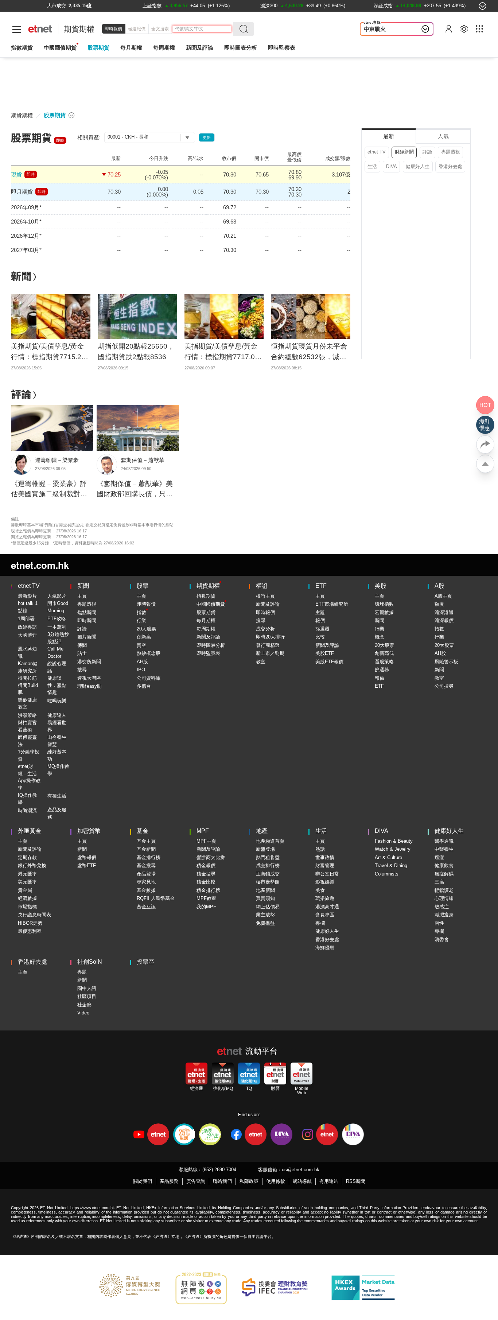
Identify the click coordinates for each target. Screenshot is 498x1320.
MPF (203, 831)
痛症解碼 (444, 874)
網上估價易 (268, 906)
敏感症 (442, 906)
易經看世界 (56, 726)
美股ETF (324, 653)
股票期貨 (98, 47)
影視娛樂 (324, 882)
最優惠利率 (30, 931)
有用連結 (328, 1181)
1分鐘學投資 (28, 755)
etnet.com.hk (40, 565)
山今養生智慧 (56, 740)
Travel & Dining (391, 865)
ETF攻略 (56, 618)
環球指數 (384, 604)
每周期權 (164, 47)
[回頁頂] (485, 464)
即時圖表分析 (240, 47)
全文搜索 (160, 28)
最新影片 (27, 596)
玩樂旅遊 (324, 898)
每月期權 (131, 47)
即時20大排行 (270, 637)
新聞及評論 (208, 637)
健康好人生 (417, 166)
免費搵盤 (265, 923)
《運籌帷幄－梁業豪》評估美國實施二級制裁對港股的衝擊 (49, 490)
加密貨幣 (89, 831)
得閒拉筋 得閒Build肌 (28, 685)
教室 (260, 661)
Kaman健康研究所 (28, 667)
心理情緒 (444, 898)
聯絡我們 (222, 1181)
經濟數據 (27, 898)
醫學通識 (444, 841)
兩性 (439, 923)
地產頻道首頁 (270, 841)
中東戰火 (375, 29)
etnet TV (376, 152)
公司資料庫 (148, 678)
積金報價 (206, 865)
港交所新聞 (89, 661)
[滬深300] (268, 5)
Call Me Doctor (55, 652)
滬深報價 (444, 620)
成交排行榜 (268, 865)
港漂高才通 (327, 906)
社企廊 (84, 1005)
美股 (380, 586)
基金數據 (146, 890)
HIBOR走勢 (30, 923)
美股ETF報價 (329, 661)
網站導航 (302, 1181)
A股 (439, 586)
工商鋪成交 (268, 874)
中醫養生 (444, 849)
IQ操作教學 (27, 798)
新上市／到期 (270, 653)
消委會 (442, 939)
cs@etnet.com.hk (300, 1169)
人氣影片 (56, 596)
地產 (262, 831)
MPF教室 (206, 898)
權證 (262, 586)
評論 (21, 394)
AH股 (142, 661)
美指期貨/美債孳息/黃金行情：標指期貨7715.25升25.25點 (48, 352)
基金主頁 (146, 841)
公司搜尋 (444, 686)
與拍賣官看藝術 (27, 726)
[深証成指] (383, 5)
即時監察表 (281, 47)
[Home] (40, 29)
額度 (439, 604)
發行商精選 (268, 645)
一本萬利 (56, 627)
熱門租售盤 (268, 857)
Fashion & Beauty (394, 841)
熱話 (320, 849)
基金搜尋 (146, 865)
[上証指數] (152, 5)
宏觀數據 (384, 612)
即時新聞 (86, 620)
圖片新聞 (86, 637)
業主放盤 (265, 914)
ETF (321, 586)
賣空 (141, 645)
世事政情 (324, 857)
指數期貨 (22, 47)
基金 (142, 831)
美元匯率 (27, 882)
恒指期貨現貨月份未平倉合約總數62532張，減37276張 (309, 352)
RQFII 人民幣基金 (156, 898)
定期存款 (27, 857)
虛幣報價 (86, 857)
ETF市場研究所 (331, 604)
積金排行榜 (208, 890)
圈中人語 (86, 988)
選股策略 (384, 661)
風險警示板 (446, 661)
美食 (320, 890)
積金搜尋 (206, 874)
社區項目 (86, 996)
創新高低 (384, 653)
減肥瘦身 (444, 914)
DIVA (391, 166)
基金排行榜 (148, 857)
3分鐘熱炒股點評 (58, 638)
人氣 (443, 136)
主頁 (82, 596)
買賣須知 (265, 898)
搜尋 (82, 669)
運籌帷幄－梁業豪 (57, 460)
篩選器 (322, 629)
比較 (320, 637)
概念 (379, 637)
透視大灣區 (89, 678)
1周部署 (26, 618)
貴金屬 (25, 890)
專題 (82, 972)
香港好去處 (450, 166)
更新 (207, 137)
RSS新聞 (355, 1181)
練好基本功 (56, 755)
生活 (372, 166)
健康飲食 (444, 865)
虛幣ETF (86, 865)
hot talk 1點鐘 (28, 607)
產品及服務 (56, 813)
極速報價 (136, 28)
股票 (142, 586)
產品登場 (146, 874)
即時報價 (113, 28)
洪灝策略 (27, 715)
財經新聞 (404, 152)
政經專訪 (27, 627)
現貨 (16, 174)
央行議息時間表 (34, 914)
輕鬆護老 (444, 890)
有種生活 (56, 796)
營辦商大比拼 (211, 857)
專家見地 (146, 882)
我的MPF (206, 906)
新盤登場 (265, 849)
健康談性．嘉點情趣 (56, 685)
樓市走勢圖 (268, 882)
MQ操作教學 (58, 770)
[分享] (485, 444)
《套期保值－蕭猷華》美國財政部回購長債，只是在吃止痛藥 (135, 490)
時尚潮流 (27, 810)
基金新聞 (146, 849)
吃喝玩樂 (56, 700)
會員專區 (324, 914)
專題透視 (450, 152)
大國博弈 (27, 635)
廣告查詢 (195, 1181)
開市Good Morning (57, 607)
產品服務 (169, 1181)
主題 (320, 612)
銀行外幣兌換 (32, 865)
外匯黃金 (29, 831)
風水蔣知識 (27, 652)
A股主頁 (443, 596)
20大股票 (146, 629)
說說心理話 (56, 667)
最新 (388, 136)
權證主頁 (265, 596)
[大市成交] (56, 5)
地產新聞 (265, 890)
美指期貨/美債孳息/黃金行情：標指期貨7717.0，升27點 (223, 352)
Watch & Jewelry (393, 849)
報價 (320, 620)
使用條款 (275, 1181)
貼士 (82, 653)
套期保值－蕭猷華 (142, 460)
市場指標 (27, 906)
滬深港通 (444, 612)
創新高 (144, 637)
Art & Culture (388, 857)
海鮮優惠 (324, 947)
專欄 (320, 923)
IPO (141, 669)
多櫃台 (144, 686)
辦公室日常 (327, 874)
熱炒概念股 (148, 653)
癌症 (439, 857)
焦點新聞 (86, 612)
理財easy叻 (89, 686)
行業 (141, 620)
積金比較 (206, 882)
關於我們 (142, 1181)
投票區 (145, 962)
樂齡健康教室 (27, 703)
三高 (439, 882)
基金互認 (146, 906)
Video (83, 1013)
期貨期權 (79, 29)
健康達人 (56, 715)
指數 (141, 612)
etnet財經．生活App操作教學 (29, 777)
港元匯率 (27, 874)
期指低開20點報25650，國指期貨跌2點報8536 (136, 351)
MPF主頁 (206, 841)
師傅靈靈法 (27, 740)
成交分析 (265, 629)
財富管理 (324, 865)
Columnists (386, 874)
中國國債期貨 (60, 47)
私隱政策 (249, 1181)
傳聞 (82, 645)
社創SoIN (89, 962)
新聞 (21, 275)
